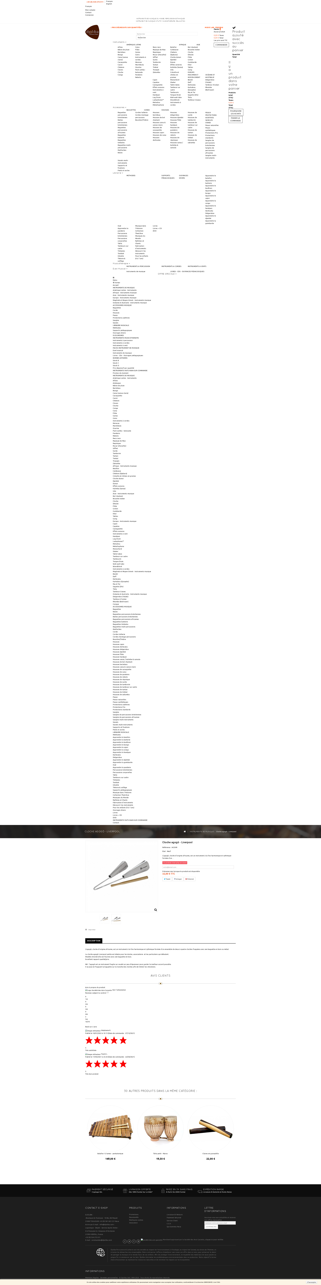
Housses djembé (176, 117)
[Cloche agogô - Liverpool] (104, 919)
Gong (190, 70)
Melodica (156, 102)
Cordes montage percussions (124, 637)
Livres (155, 226)
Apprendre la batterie (121, 740)
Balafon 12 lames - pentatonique (110, 1154)
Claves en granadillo (211, 1154)
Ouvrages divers (119, 333)
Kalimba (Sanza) (176, 67)
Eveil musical (118, 350)
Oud (119, 226)
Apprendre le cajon (120, 747)
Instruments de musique (136, 271)
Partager (178, 879)
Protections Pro (211, 133)
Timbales (121, 251)
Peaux (115, 315)
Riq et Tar (191, 92)
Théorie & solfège (120, 787)
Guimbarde (192, 62)
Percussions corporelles (122, 772)
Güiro (137, 55)
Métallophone (158, 105)
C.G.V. (169, 1224)
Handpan (156, 95)
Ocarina (138, 67)
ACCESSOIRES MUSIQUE (122, 305)
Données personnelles (109, 1278)
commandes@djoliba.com (102, 1240)
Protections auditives (121, 318)
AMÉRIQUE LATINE (134, 45)
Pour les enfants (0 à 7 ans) (123, 808)
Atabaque (117, 383)
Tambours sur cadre (120, 777)
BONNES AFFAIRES (120, 358)
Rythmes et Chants (120, 800)
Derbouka (192, 85)
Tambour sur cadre (120, 556)
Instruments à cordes (121, 343)
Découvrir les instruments (123, 805)
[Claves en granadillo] (211, 1128)
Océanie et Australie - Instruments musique (130, 303)
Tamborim (157, 62)
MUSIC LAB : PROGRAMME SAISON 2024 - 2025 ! (155, 27)
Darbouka (209, 211)
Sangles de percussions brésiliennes (210, 142)
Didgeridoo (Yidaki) (120, 597)
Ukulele (121, 256)
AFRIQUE (182, 45)
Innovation (133, 1223)
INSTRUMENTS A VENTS (197, 266)
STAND (208, 123)
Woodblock (175, 100)
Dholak (190, 55)
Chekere (121, 67)
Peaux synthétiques (120, 702)
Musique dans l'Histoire (122, 792)
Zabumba (156, 72)
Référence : (166, 847)
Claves (120, 70)
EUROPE (191, 72)
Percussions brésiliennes (122, 770)
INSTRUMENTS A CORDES (171, 266)
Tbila (190, 97)
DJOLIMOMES (118, 335)
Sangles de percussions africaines (210, 150)
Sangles (116, 320)
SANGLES (209, 120)
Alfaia (120, 47)
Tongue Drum (175, 95)
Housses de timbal (120, 692)
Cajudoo (156, 82)
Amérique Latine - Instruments (125, 290)
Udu (172, 70)
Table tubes (175, 85)
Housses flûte (175, 120)
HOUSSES (165, 110)
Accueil (116, 285)
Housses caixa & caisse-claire (124, 667)
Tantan (155, 65)
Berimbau (121, 52)
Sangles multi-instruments (123, 720)
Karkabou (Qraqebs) (121, 581)
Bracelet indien (194, 50)
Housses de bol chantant (122, 662)
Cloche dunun (175, 57)
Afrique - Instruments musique (125, 293)
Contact (88, 12)
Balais (120, 153)
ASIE (198, 45)
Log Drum (156, 97)
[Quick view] (112, 1165)
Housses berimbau (120, 664)
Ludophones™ (158, 100)
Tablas (190, 67)
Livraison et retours (175, 1215)
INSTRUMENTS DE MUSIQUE (124, 288)
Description (93, 941)
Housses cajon (158, 132)
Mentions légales (92, 1278)
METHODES (131, 175)
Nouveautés (134, 1217)
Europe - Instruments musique (124, 298)
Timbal (155, 67)
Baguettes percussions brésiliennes (122, 114)
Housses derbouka (120, 647)
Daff (189, 82)
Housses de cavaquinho (122, 669)
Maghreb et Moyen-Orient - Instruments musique (132, 300)
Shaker (173, 82)
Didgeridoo (209, 213)
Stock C (116, 363)
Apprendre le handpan (122, 752)
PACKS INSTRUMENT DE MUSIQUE (126, 348)
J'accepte (311, 1282)
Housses (116, 313)
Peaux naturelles (212, 125)
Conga (120, 75)
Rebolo (138, 77)
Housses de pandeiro (121, 674)
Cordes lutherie (141, 112)
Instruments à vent (120, 345)
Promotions (133, 1214)
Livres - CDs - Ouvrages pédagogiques (128, 355)
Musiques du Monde (121, 797)
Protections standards (122, 710)
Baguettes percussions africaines (122, 129)
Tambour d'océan (212, 85)
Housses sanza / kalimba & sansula (176, 145)
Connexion (89, 15)
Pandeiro (138, 75)
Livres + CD (157, 228)
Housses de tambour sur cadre (193, 124)
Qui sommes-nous (174, 1227)
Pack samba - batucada (122, 431)
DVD (154, 231)
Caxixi (120, 65)
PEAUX (208, 113)
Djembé (173, 60)
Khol (189, 65)
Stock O (116, 365)
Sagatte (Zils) (193, 95)
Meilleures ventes (136, 1220)
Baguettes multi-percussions (124, 627)
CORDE (147, 110)
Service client (172, 1221)
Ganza (137, 52)
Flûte (137, 50)
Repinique (157, 52)
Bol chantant (193, 47)
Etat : (164, 851)
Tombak (121, 253)
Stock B (116, 360)
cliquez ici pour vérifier (214, 1240)
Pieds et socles (124, 170)
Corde (115, 310)
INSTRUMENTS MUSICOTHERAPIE (126, 338)
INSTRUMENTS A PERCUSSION (138, 266)
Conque (116, 604)
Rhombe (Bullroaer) (120, 602)
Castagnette (158, 85)
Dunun (172, 62)
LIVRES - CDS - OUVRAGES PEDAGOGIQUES (187, 271)
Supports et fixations (121, 727)
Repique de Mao (159, 50)
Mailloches (122, 150)
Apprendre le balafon (121, 737)
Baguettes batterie (120, 622)
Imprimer (92, 930)
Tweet (168, 879)
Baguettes (117, 308)
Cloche (120, 72)
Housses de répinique (121, 679)
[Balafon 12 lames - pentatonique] (110, 1128)
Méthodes (117, 328)
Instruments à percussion (123, 340)
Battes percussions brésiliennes (122, 122)
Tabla (120, 243)
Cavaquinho (122, 62)
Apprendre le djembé (121, 760)
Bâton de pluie (123, 50)
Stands (115, 323)
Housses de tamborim (121, 684)
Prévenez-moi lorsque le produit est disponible (181, 871)
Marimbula (139, 65)
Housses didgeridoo (121, 649)
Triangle (156, 70)
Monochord (174, 80)
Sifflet (155, 57)
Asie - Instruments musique (123, 295)
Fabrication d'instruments (123, 802)
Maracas (138, 62)
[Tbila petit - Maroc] (160, 1128)
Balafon (173, 47)
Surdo (155, 60)
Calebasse (174, 50)
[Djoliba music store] (92, 32)
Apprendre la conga (121, 750)
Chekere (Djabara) (120, 473)
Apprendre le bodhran (122, 742)
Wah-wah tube (176, 97)
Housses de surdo (120, 682)
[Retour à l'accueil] (184, 831)
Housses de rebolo (120, 677)
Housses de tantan (120, 689)
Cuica (137, 47)
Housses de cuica (159, 135)
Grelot (190, 60)
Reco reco (157, 47)
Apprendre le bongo (121, 745)
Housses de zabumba (121, 694)
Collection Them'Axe (121, 795)
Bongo (120, 55)
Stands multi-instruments (123, 725)
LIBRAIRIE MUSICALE (121, 325)
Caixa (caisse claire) (120, 393)
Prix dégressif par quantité (123, 368)
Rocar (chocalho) (159, 55)
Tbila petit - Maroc (160, 1154)
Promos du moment (120, 373)
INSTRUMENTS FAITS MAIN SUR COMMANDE (130, 370)
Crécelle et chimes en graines (174, 74)
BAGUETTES (131, 110)
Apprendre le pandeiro (122, 767)
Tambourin (174, 92)
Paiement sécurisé (174, 1218)
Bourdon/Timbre (141, 120)
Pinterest (190, 879)
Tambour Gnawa (194, 100)
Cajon (155, 80)
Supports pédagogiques (122, 330)
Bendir (190, 80)
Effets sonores (176, 65)
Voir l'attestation (119, 990)
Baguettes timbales (120, 624)
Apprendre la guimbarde (122, 762)
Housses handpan (120, 657)
